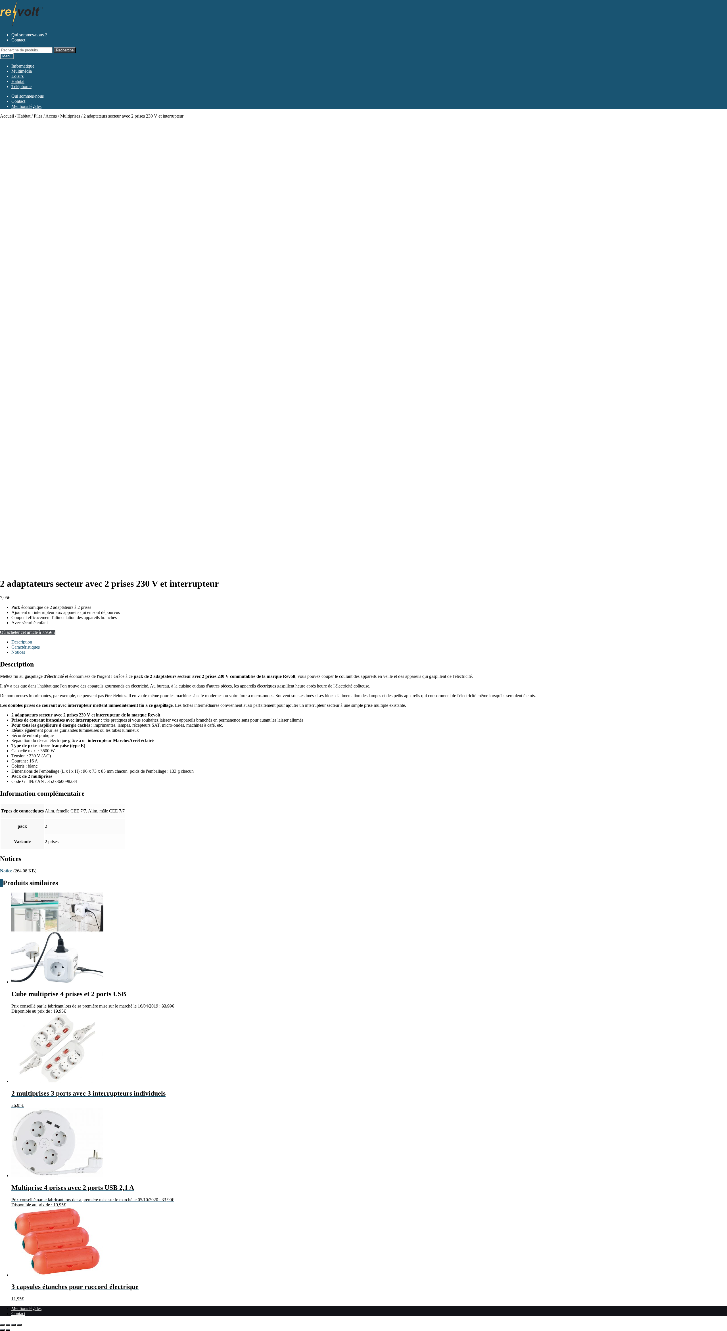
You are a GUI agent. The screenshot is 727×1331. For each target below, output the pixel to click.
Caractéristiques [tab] (25, 647)
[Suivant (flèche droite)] (8, 1330)
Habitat (17, 81)
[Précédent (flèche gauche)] (2, 1330)
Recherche (65, 50)
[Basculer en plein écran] (8, 1325)
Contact (18, 39)
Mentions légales (26, 106)
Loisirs (17, 76)
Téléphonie (21, 86)
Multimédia (21, 71)
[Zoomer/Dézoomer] (2, 1325)
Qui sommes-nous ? (29, 34)
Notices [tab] (18, 652)
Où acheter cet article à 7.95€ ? (27, 632)
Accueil (7, 116)
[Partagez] (13, 1325)
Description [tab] (21, 642)
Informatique (22, 66)
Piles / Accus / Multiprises (57, 116)
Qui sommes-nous (27, 96)
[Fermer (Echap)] (19, 1325)
